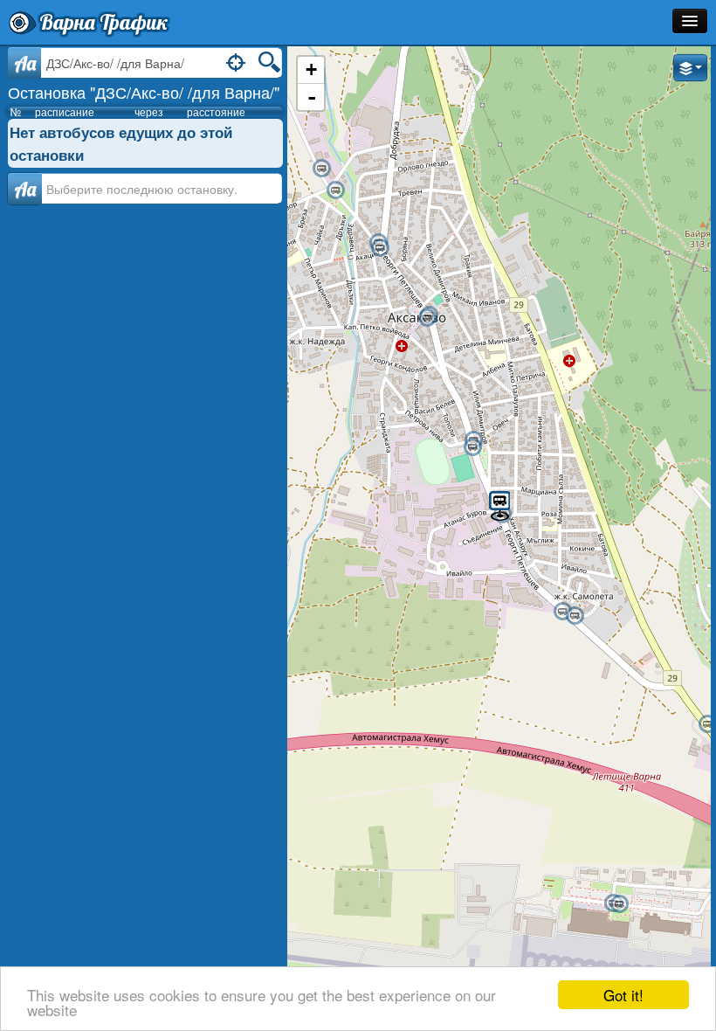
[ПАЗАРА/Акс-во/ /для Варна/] (379, 248)
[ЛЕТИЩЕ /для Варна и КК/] (619, 904)
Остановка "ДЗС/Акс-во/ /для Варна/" (143, 91)
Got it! (623, 995)
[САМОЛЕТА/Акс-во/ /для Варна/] (562, 611)
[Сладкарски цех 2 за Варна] (321, 168)
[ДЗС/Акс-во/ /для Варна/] (499, 504)
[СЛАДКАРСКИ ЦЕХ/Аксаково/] (335, 190)
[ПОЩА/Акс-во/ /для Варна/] (472, 447)
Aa (25, 63)
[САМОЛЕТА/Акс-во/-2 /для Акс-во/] (574, 616)
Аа (25, 188)
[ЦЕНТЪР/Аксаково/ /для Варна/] (427, 318)
